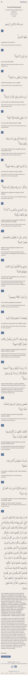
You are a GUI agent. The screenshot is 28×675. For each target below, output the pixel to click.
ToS (26, 673)
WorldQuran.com (16, 671)
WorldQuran (23, 2)
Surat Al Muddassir (6, 656)
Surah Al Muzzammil (6, 663)
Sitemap (22, 673)
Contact (6, 673)
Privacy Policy (17, 673)
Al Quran (18, 662)
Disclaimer (11, 673)
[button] (1, 2)
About (2, 673)
